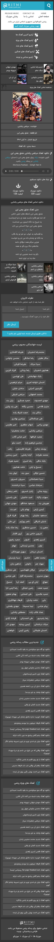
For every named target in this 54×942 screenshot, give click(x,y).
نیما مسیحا (28, 606)
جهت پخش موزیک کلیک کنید (27, 26)
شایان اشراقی (40, 521)
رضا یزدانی (25, 370)
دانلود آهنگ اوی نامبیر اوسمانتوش (36, 674)
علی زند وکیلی (11, 406)
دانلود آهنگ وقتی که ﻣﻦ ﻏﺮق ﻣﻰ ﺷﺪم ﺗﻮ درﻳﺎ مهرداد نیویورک (29, 752)
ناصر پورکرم (25, 521)
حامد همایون (19, 467)
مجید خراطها (36, 437)
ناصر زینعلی (12, 491)
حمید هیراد (13, 461)
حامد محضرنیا (18, 431)
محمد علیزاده (42, 455)
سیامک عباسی (35, 485)
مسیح (9, 582)
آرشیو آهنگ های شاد (24, 46)
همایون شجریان (41, 370)
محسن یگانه (27, 406)
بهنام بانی (25, 509)
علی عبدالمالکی (35, 418)
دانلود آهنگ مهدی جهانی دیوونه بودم (35, 661)
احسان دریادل (36, 552)
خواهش (10, 630)
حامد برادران (32, 600)
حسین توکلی (39, 473)
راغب (10, 449)
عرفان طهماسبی (27, 570)
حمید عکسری (42, 594)
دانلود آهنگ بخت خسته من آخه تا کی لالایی (33, 655)
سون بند (25, 473)
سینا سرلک (35, 364)
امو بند (13, 509)
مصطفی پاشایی (18, 612)
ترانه (36, 157)
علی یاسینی (11, 497)
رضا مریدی (44, 570)
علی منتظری (10, 570)
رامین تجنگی (27, 588)
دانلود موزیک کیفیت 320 (35, 192)
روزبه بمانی (42, 491)
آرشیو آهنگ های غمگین (24, 51)
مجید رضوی (14, 539)
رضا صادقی (28, 358)
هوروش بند (44, 503)
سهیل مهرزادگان (18, 552)
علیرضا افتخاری (16, 352)
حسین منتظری (29, 527)
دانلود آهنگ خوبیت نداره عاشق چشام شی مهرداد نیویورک (27, 717)
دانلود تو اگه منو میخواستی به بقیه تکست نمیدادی (30, 649)
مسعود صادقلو (27, 503)
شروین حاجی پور (34, 533)
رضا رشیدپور (42, 618)
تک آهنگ (22, 146)
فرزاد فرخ (11, 515)
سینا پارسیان (14, 558)
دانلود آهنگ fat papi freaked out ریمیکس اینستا (30, 729)
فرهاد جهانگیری (15, 600)
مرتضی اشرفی (18, 394)
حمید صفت (43, 588)
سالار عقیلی (43, 358)
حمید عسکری (24, 400)
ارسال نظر (11, 324)
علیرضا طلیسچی (23, 449)
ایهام (14, 545)
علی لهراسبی (18, 376)
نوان (40, 545)
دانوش (28, 564)
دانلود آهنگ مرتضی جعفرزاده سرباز (36, 680)
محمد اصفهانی (35, 394)
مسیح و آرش (35, 467)
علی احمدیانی (26, 618)
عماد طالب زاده (36, 612)
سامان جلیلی (18, 388)
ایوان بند (13, 473)
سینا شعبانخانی (36, 479)
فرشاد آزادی (11, 618)
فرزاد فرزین (11, 370)
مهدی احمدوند (41, 400)
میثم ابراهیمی (16, 382)
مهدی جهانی (10, 503)
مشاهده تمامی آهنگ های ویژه (40, 87)
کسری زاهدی (39, 539)
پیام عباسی (43, 606)
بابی (44, 600)
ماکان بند (36, 412)
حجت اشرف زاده (20, 412)
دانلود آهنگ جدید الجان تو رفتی (37, 704)
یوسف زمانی (40, 449)
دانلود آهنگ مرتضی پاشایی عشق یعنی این (30, 153)
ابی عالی (11, 521)
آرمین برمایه (24, 624)
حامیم (27, 558)
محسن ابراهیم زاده (33, 443)
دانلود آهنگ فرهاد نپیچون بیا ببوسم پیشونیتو (32, 723)
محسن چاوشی (12, 358)
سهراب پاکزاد (42, 497)
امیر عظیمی (11, 424)
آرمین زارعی (39, 509)
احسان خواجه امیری (35, 382)
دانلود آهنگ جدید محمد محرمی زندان (34, 698)
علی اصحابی (26, 594)
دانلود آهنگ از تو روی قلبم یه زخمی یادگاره (33, 759)
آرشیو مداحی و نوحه (24, 57)
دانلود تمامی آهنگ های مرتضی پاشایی (27, 202)
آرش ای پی (33, 582)
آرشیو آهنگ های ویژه (24, 40)
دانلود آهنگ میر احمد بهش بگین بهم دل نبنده (31, 771)
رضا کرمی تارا (12, 588)
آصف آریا (20, 582)
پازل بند (9, 400)
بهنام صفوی (11, 594)
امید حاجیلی (26, 497)
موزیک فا (37, 936)
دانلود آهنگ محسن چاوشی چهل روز (35, 667)
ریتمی (23, 161)
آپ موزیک (26, 936)
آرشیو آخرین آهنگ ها (24, 34)
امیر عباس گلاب (19, 437)
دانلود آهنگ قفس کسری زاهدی (37, 710)
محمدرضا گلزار (26, 576)
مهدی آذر (10, 624)
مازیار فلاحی (43, 406)
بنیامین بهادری (18, 418)
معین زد (44, 527)
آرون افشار (17, 533)
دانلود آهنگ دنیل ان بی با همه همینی (35, 686)
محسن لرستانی (27, 545)
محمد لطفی (39, 558)
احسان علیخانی (40, 630)
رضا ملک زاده (12, 527)
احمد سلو (16, 443)
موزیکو (16, 936)
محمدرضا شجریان (36, 352)
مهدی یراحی (42, 424)
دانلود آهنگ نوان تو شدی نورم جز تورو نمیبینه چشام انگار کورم (27, 743)
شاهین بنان (15, 564)
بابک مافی (41, 461)
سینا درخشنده (18, 485)
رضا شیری (27, 461)
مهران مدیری (43, 576)
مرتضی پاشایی (35, 431)
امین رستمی (11, 455)
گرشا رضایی (26, 455)
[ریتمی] (23, 5)
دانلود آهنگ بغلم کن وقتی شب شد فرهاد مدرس (31, 765)
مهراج (45, 582)
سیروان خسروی (18, 479)
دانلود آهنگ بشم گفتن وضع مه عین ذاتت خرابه (31, 735)
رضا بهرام (24, 515)
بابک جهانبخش (34, 376)
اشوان (26, 539)
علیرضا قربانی (20, 364)
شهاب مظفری (27, 424)
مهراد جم (39, 564)
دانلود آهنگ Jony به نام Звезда (37, 692)
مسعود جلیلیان (40, 515)
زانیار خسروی (27, 491)
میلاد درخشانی (41, 624)
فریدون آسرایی (35, 388)
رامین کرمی (24, 630)
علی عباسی (10, 576)
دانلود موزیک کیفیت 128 (18, 192)
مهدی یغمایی (12, 606)
